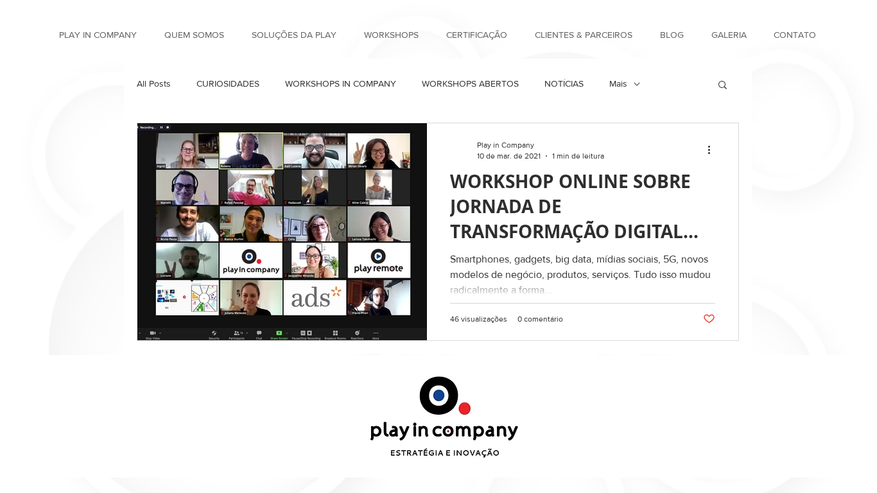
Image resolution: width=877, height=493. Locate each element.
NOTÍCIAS (564, 83)
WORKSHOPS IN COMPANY (340, 83)
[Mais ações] (713, 149)
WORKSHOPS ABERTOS (470, 83)
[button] (722, 85)
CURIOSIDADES (227, 83)
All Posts (154, 83)
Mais (618, 83)
